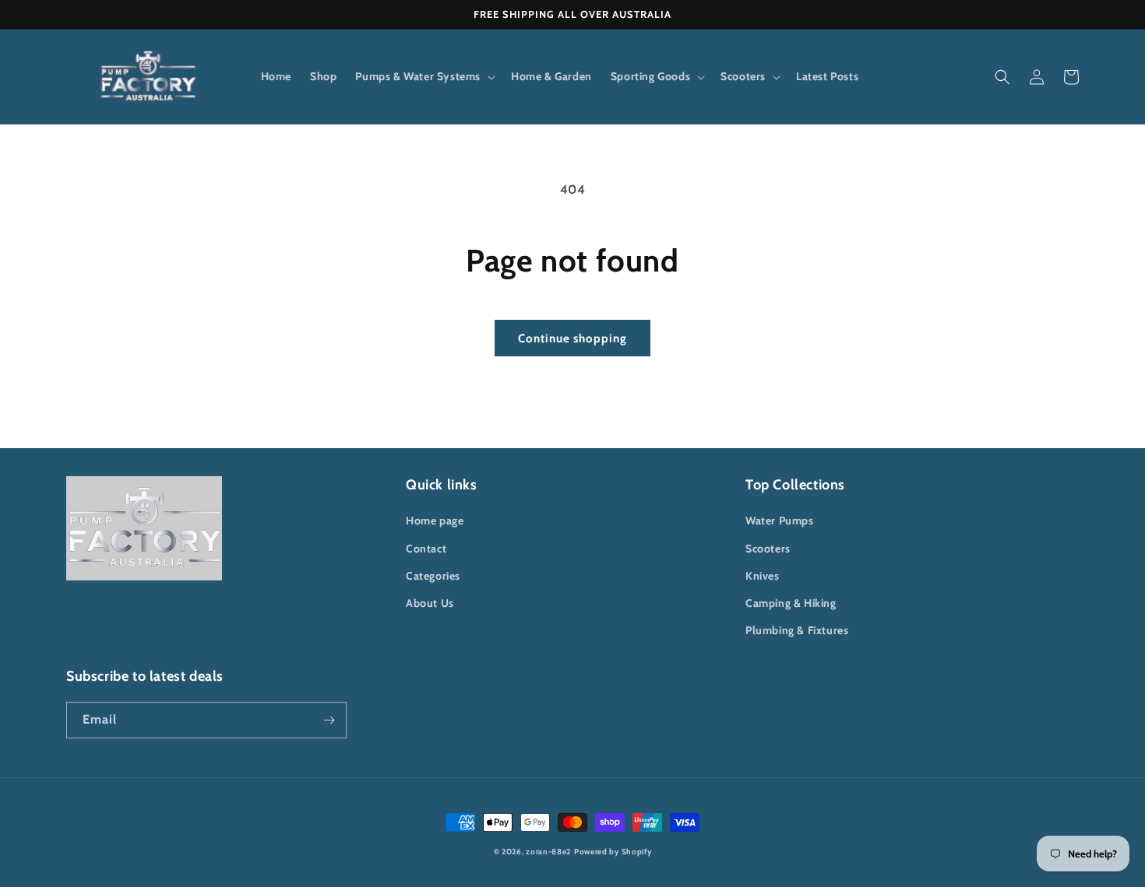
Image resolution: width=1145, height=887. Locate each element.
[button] (424, 76)
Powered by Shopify (613, 852)
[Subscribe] (329, 720)
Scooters (768, 549)
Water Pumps (779, 521)
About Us (430, 603)
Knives (762, 576)
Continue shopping (572, 338)
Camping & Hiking (791, 603)
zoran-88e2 (548, 852)
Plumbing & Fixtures (796, 630)
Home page (434, 521)
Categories (433, 576)
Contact (426, 549)
